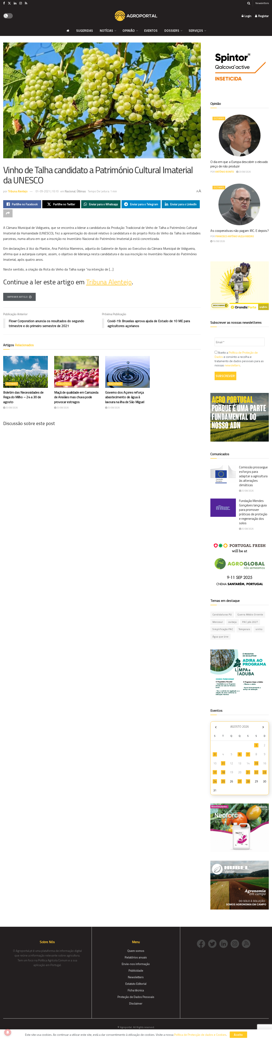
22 (256, 772)
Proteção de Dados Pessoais (136, 997)
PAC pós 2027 (250, 622)
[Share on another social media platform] (8, 213)
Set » (263, 727)
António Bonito (224, 171)
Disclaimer (135, 1003)
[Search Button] (248, 3)
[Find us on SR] (26, 3)
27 (239, 781)
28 (247, 781)
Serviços (196, 30)
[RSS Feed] (247, 943)
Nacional (70, 191)
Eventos (151, 30)
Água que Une (220, 636)
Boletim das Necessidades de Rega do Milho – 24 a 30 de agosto (23, 397)
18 (223, 772)
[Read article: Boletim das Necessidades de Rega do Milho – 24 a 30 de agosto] (25, 372)
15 (256, 763)
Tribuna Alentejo (18, 191)
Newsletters (262, 3)
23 (264, 772)
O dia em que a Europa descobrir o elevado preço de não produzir (239, 164)
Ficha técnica (136, 990)
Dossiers (171, 30)
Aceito (238, 1035)
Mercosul (217, 622)
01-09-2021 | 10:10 (46, 191)
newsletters (232, 365)
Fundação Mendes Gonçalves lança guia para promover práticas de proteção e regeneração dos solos (253, 512)
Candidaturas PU (222, 614)
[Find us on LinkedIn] (15, 3)
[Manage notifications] (7, 1032)
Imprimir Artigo (17, 297)
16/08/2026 (218, 241)
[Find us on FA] (4, 3)
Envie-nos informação (136, 964)
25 (223, 781)
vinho (259, 629)
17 (214, 772)
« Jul (216, 727)
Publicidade (136, 970)
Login (247, 16)
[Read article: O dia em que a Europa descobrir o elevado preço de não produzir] (239, 135)
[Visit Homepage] (136, 16)
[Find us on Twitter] (9, 3)
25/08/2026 (11, 407)
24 (214, 781)
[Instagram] (236, 943)
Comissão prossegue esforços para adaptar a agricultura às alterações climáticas (253, 476)
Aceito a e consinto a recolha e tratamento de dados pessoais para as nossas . (239, 358)
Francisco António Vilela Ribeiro (234, 236)
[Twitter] (213, 943)
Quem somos (135, 950)
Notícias (106, 30)
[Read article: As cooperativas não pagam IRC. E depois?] (239, 204)
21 (247, 772)
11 (223, 763)
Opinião (129, 30)
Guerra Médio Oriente (250, 614)
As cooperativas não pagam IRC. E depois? (239, 230)
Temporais (244, 629)
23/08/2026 (244, 171)
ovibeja (232, 622)
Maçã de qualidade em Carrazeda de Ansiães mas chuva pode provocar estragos (76, 397)
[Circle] (225, 943)
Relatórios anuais (136, 957)
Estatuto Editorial (135, 983)
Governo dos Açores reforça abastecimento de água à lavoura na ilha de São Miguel (124, 397)
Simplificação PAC (222, 629)
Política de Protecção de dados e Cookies (200, 1034)
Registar (263, 16)
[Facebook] (202, 943)
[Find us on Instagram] (20, 3)
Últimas (81, 191)
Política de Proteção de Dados (236, 354)
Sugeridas (84, 30)
